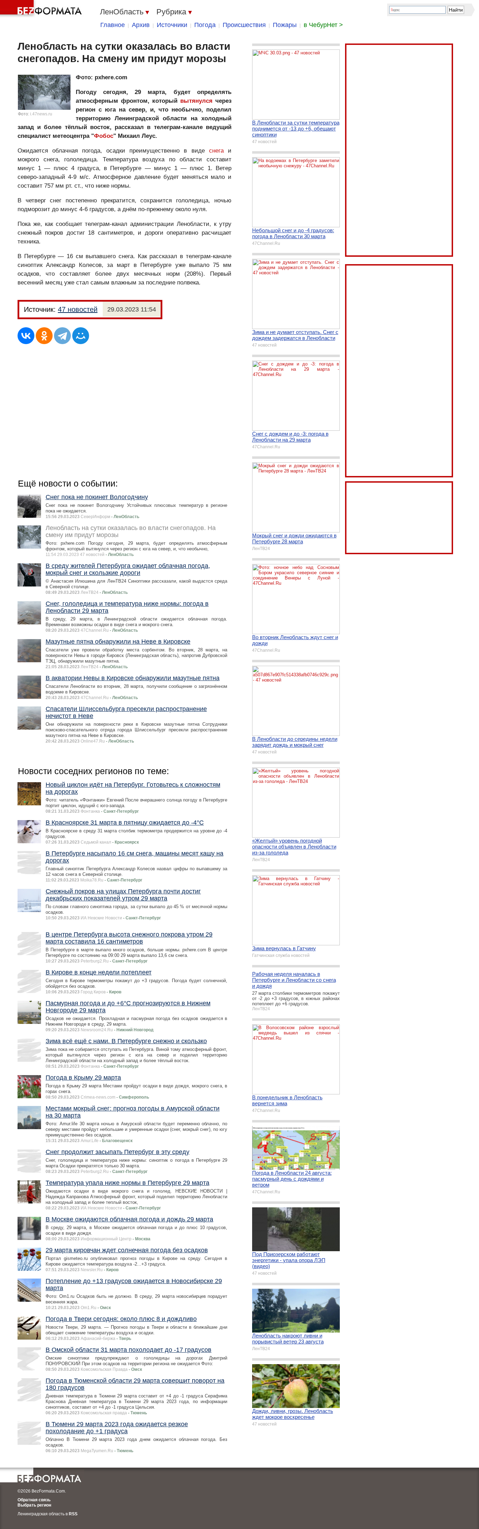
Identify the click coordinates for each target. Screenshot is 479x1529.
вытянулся (196, 101)
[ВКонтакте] (26, 335)
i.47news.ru (41, 114)
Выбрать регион (34, 1505)
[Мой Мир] (80, 335)
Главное (112, 24)
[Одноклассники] (44, 335)
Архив (141, 24)
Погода (205, 24)
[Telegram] (62, 335)
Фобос (103, 136)
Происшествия (244, 24)
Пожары (285, 24)
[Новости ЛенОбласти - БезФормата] (42, 9)
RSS (73, 1513)
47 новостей (77, 309)
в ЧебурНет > (323, 24)
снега (216, 150)
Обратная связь (34, 1499)
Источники (172, 24)
